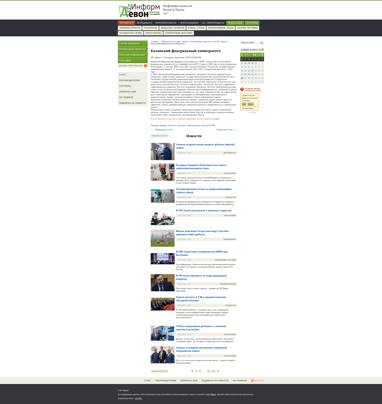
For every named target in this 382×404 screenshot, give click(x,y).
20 (252, 74)
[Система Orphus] (249, 110)
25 (213, 371)
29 (249, 63)
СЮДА (216, 119)
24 (209, 371)
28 (245, 63)
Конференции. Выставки (178, 33)
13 (252, 71)
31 (256, 63)
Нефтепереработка (166, 23)
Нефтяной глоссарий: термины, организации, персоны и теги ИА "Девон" (194, 41)
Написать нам (127, 91)
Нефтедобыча (144, 23)
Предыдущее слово (162, 130)
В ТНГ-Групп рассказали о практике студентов (203, 210)
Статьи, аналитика (129, 43)
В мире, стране (196, 28)
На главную (126, 97)
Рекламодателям (129, 80)
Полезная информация (132, 54)
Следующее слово (226, 130)
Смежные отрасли (130, 28)
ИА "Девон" (211, 394)
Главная (154, 41)
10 (242, 71)
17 (242, 74)
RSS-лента (259, 381)
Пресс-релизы (153, 33)
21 (256, 74)
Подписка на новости (132, 103)
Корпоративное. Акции (220, 28)
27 (242, 63)
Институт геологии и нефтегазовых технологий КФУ (191, 125)
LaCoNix (138, 398)
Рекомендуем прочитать (132, 49)
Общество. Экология (172, 28)
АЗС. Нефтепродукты (213, 23)
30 (252, 63)
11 (245, 71)
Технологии (150, 28)
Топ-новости (127, 23)
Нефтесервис (235, 23)
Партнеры (125, 86)
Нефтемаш (252, 23)
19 (249, 74)
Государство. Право (131, 33)
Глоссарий (125, 60)
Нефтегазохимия (189, 23)
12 (249, 71)
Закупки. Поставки (247, 28)
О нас (122, 74)
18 (245, 74)
